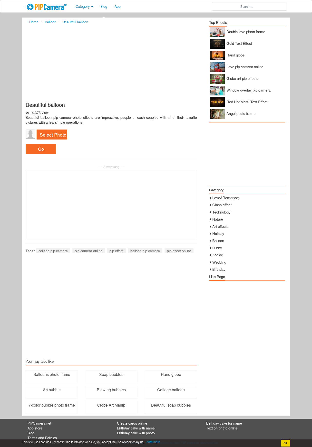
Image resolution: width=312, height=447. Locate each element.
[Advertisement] (156, 63)
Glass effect (222, 204)
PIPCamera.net (39, 423)
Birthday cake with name (136, 428)
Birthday (218, 269)
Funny (217, 247)
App (118, 6)
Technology (221, 211)
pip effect (116, 250)
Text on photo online (222, 428)
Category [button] (83, 6)
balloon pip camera (145, 250)
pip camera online (88, 250)
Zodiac (217, 254)
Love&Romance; (225, 197)
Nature (217, 219)
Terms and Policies (42, 437)
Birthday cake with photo (136, 432)
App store (35, 428)
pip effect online (179, 250)
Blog (103, 6)
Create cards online (132, 423)
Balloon (218, 240)
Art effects (220, 226)
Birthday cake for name (224, 423)
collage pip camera (53, 250)
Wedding (219, 262)
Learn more (152, 442)
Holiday (218, 233)
